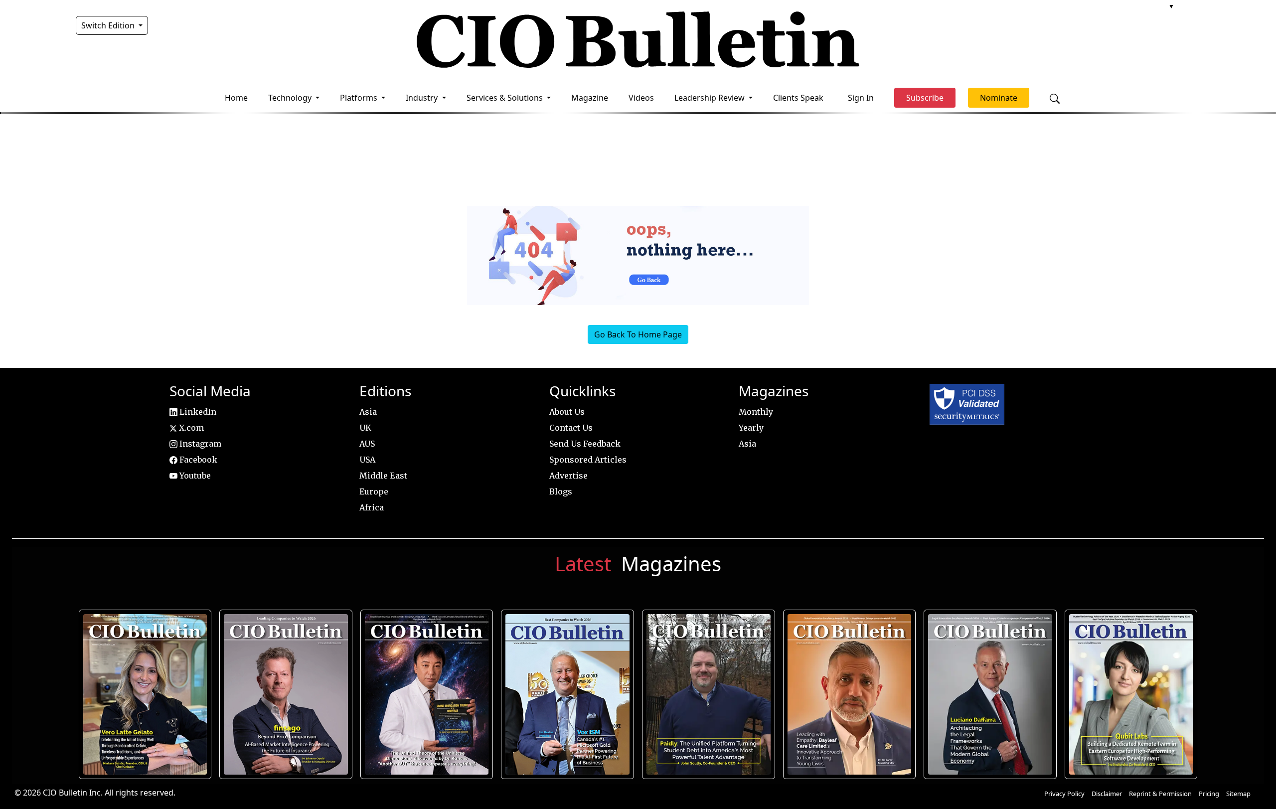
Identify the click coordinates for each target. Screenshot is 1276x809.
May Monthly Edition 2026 (849, 694)
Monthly (756, 412)
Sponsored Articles (588, 460)
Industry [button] (423, 97)
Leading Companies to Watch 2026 (286, 694)
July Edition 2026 (427, 694)
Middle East (383, 476)
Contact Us (571, 428)
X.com (190, 428)
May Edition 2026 (990, 694)
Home (236, 97)
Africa (371, 507)
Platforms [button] (359, 97)
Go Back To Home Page (638, 334)
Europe (373, 491)
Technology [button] (291, 97)
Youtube (194, 476)
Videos (641, 97)
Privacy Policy (1064, 793)
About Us (567, 412)
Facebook (197, 460)
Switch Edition (109, 25)
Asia (368, 412)
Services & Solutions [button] (506, 97)
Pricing (1209, 793)
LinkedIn (196, 412)
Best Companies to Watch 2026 (567, 694)
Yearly (751, 428)
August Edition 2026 (144, 694)
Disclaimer (1107, 793)
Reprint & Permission (1160, 793)
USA (367, 460)
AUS (367, 444)
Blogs (560, 491)
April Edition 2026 (1131, 694)
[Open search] (1055, 98)
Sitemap (1238, 793)
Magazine (589, 97)
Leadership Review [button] (710, 97)
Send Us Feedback (585, 444)
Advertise (568, 476)
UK (365, 428)
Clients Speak (798, 97)
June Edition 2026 (708, 694)
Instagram (199, 444)
